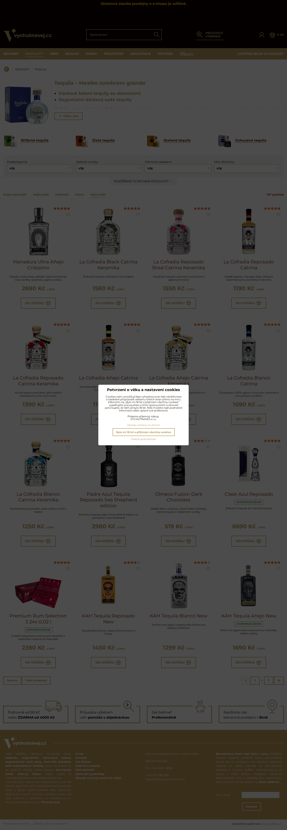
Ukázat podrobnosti (143, 439)
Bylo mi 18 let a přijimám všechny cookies (143, 432)
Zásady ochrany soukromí (143, 425)
